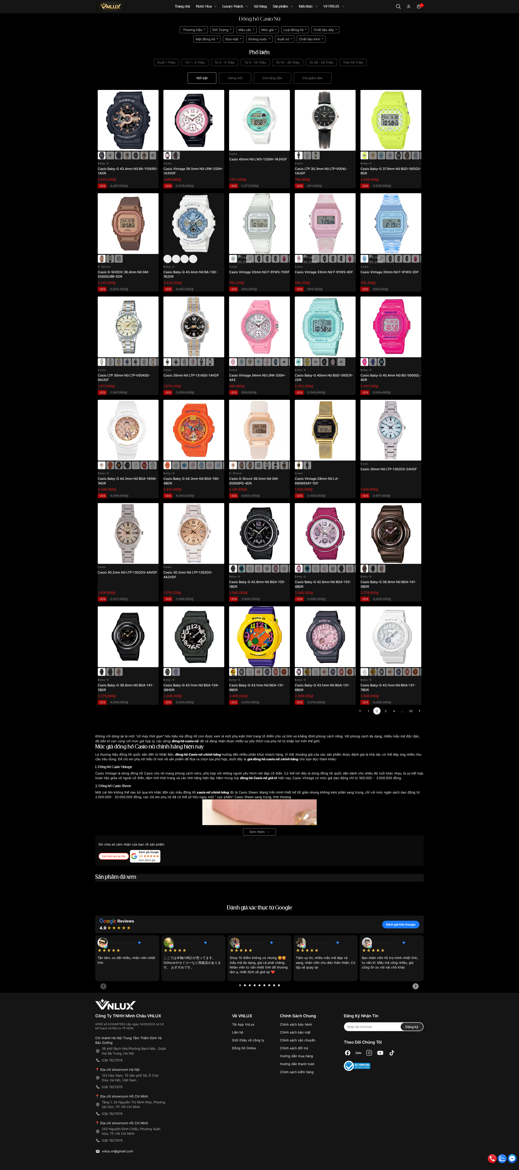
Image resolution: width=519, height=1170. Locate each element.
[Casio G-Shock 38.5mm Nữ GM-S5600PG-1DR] (284, 465)
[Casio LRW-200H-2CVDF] (259, 362)
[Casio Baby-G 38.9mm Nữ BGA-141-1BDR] (373, 568)
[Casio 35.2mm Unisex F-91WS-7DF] (250, 258)
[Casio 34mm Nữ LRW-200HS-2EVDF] (242, 362)
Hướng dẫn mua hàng (296, 1056)
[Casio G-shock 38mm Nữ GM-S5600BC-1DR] (110, 258)
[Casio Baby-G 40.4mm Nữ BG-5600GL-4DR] (390, 326)
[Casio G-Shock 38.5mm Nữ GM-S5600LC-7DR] (259, 465)
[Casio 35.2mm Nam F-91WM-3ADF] (276, 258)
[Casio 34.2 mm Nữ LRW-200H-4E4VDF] (267, 362)
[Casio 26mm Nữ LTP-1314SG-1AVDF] (193, 326)
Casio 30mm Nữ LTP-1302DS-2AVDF (388, 469)
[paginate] (360, 711)
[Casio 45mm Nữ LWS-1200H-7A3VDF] (259, 120)
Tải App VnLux (243, 1024)
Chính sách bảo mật (295, 1032)
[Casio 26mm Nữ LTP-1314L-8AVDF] (201, 362)
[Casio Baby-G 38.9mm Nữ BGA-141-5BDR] (390, 533)
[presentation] (103, 986)
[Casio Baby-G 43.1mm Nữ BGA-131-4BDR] (276, 672)
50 (411, 711)
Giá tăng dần (272, 78)
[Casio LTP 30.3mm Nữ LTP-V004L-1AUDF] (325, 120)
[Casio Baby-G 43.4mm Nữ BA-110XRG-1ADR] (128, 120)
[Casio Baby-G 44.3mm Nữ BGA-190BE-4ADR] (193, 465)
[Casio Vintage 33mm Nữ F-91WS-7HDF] (259, 223)
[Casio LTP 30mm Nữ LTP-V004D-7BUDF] (307, 155)
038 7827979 (112, 1060)
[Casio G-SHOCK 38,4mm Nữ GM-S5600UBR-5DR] (128, 223)
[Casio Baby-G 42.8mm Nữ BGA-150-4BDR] (276, 568)
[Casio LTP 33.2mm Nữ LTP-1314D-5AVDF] (193, 362)
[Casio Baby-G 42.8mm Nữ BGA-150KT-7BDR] (284, 568)
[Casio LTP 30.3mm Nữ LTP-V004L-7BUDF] (153, 362)
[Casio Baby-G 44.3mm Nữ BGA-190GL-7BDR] (184, 465)
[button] (240, 985)
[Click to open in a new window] (348, 1053)
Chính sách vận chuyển (297, 1040)
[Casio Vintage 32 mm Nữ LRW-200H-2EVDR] (276, 362)
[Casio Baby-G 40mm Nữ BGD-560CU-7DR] (316, 362)
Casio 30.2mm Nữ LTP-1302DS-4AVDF (127, 572)
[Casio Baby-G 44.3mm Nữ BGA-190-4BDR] (193, 430)
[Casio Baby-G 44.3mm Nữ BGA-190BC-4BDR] (210, 465)
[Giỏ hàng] (418, 6)
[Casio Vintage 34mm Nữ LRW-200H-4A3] (259, 326)
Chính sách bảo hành (296, 1024)
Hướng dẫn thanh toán (297, 1064)
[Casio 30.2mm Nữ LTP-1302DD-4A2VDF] (193, 533)
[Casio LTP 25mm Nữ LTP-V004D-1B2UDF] (136, 362)
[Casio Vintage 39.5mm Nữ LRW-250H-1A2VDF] (176, 155)
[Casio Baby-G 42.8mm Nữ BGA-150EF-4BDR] (259, 568)
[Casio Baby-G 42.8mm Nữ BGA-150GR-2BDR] (242, 568)
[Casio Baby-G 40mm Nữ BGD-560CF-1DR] (324, 362)
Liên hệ (237, 1032)
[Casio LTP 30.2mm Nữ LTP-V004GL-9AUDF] (316, 155)
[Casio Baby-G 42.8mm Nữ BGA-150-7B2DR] (267, 568)
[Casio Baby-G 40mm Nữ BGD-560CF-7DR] (341, 362)
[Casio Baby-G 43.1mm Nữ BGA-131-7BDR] (250, 672)
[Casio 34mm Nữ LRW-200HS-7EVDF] (250, 362)
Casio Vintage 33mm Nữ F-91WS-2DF (389, 272)
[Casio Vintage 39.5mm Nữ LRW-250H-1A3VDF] (193, 120)
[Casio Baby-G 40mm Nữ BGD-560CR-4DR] (333, 362)
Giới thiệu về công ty (248, 1040)
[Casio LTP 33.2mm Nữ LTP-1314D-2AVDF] (184, 362)
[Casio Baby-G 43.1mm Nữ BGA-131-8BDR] (242, 672)
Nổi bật (202, 78)
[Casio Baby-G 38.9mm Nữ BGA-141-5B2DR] (381, 568)
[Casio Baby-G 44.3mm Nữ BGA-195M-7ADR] (128, 430)
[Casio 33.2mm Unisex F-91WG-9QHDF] (259, 258)
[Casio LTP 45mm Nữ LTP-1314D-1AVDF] (176, 362)
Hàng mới (235, 78)
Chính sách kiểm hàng (297, 1072)
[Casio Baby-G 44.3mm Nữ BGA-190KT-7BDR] (176, 465)
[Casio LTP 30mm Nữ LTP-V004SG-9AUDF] (128, 326)
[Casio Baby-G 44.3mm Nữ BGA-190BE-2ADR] (201, 465)
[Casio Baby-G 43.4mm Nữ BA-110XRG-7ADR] (110, 155)
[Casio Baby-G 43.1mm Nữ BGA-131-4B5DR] (284, 672)
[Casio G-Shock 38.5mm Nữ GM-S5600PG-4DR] (259, 430)
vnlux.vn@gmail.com (117, 1151)
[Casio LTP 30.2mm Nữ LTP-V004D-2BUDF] (127, 362)
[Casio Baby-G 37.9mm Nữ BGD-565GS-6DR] (390, 155)
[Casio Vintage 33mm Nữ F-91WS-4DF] (325, 223)
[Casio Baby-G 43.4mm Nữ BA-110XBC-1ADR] (119, 155)
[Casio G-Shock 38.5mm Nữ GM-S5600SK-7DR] (119, 258)
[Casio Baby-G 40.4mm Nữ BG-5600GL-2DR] (373, 362)
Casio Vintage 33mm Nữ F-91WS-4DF (324, 272)
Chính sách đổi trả (294, 1048)
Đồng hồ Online (244, 1048)
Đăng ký (411, 1027)
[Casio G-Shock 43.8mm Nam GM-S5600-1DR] (276, 465)
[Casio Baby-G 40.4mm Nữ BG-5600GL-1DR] (381, 362)
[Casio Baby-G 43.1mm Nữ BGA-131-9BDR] (259, 636)
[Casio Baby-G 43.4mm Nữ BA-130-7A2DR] (193, 223)
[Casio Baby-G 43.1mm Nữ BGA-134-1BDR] (176, 672)
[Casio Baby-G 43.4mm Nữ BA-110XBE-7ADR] (153, 155)
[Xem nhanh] (153, 95)
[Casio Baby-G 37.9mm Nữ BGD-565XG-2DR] (415, 155)
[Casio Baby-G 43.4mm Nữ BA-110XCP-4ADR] (144, 155)
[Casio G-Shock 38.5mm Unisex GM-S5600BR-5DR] (242, 465)
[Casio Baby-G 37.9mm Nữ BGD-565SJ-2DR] (381, 155)
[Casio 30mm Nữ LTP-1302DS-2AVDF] (390, 430)
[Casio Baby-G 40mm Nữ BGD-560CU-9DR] (307, 362)
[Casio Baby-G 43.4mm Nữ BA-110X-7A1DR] (127, 155)
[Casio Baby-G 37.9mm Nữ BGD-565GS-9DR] (390, 120)
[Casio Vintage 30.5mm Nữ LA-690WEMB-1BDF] (307, 465)
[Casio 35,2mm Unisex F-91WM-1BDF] (267, 258)
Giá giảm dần (312, 78)
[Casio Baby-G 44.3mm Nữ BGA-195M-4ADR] (110, 465)
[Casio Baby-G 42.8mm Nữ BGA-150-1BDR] (259, 533)
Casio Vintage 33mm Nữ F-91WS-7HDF (259, 272)
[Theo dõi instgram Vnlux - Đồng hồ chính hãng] (369, 1053)
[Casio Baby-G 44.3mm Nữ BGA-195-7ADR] (136, 465)
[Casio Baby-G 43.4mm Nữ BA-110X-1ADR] (136, 155)
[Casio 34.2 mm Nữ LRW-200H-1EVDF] (284, 362)
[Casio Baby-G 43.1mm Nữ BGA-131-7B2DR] (259, 672)
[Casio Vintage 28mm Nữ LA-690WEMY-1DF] (325, 430)
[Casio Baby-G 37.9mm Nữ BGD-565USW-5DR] (407, 155)
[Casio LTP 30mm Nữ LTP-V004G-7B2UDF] (119, 362)
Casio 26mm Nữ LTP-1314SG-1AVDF (191, 375)
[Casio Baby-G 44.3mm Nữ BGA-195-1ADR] (127, 465)
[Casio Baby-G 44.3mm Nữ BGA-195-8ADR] (153, 465)
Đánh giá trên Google (400, 924)
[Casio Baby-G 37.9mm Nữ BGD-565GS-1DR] (398, 155)
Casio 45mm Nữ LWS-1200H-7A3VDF (258, 159)
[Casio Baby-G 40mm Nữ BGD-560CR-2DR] (325, 326)
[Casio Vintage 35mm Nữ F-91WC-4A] (284, 258)
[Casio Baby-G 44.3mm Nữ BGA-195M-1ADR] (119, 465)
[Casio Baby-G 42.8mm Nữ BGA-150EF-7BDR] (250, 568)
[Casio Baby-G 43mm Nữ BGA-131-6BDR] (267, 672)
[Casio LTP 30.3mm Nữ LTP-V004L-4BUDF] (144, 362)
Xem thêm (257, 832)
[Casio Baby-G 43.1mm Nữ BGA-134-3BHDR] (193, 636)
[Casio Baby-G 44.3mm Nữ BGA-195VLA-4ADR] (144, 465)
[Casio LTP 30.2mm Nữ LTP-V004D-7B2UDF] (110, 362)
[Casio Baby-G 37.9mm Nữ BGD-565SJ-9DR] (373, 155)
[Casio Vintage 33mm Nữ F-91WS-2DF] (390, 223)
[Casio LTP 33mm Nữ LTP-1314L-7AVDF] (210, 362)
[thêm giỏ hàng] (144, 95)
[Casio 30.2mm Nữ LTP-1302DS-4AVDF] (128, 533)
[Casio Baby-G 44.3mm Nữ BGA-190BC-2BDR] (218, 465)
